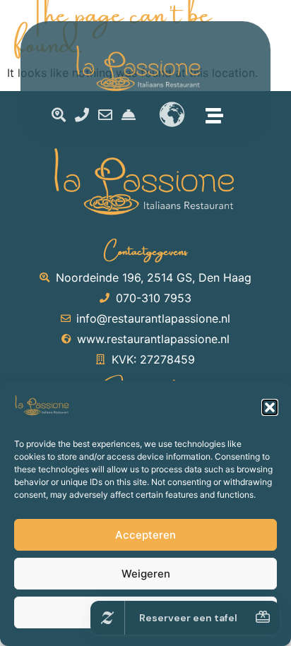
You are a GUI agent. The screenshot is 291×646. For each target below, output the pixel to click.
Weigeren (145, 573)
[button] (270, 407)
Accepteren (145, 535)
